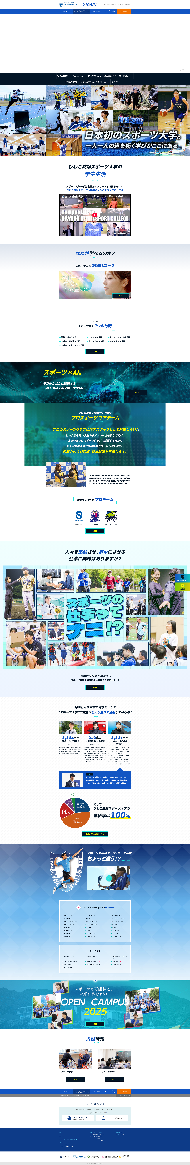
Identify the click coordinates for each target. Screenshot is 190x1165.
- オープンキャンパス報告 (96, 1140)
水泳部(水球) (67, 927)
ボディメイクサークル (92, 961)
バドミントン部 (90, 936)
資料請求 (118, 1132)
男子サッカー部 (68, 915)
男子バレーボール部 (91, 921)
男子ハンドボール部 (69, 924)
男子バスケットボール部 (118, 918)
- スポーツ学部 (63, 1145)
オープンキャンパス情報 (96, 1132)
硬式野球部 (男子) (117, 915)
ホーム (60, 1132)
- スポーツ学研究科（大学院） (66, 1146)
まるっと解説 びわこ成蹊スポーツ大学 (68, 1139)
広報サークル (116, 961)
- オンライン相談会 (95, 1138)
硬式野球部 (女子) (68, 918)
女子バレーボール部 (117, 921)
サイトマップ (119, 1137)
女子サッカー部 (90, 915)
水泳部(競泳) (115, 924)
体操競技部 (67, 936)
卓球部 (88, 930)
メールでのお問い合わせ (115, 1118)
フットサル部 (115, 930)
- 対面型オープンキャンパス (97, 1134)
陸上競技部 (89, 918)
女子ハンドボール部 (91, 924)
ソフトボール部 (68, 930)
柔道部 (114, 927)
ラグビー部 (115, 933)
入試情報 (61, 1142)
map (105, 1112)
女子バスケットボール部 (70, 921)
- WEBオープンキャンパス (96, 1136)
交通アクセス (119, 1134)
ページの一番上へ (123, 1095)
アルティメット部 (91, 933)
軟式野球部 (67, 933)
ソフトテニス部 (116, 936)
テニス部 (88, 927)
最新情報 (61, 1136)
